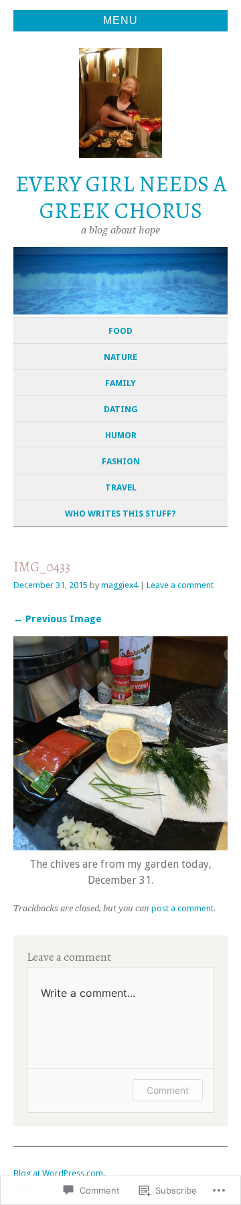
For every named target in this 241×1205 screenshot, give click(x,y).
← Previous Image (57, 619)
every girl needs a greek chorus (120, 197)
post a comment (182, 908)
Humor (121, 435)
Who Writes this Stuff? (120, 513)
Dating (121, 409)
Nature (120, 357)
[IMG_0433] (120, 846)
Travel (121, 487)
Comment (168, 1090)
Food (120, 331)
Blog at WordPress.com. (59, 1173)
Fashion (121, 461)
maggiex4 (119, 585)
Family (120, 383)
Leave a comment (180, 585)
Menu (120, 20)
